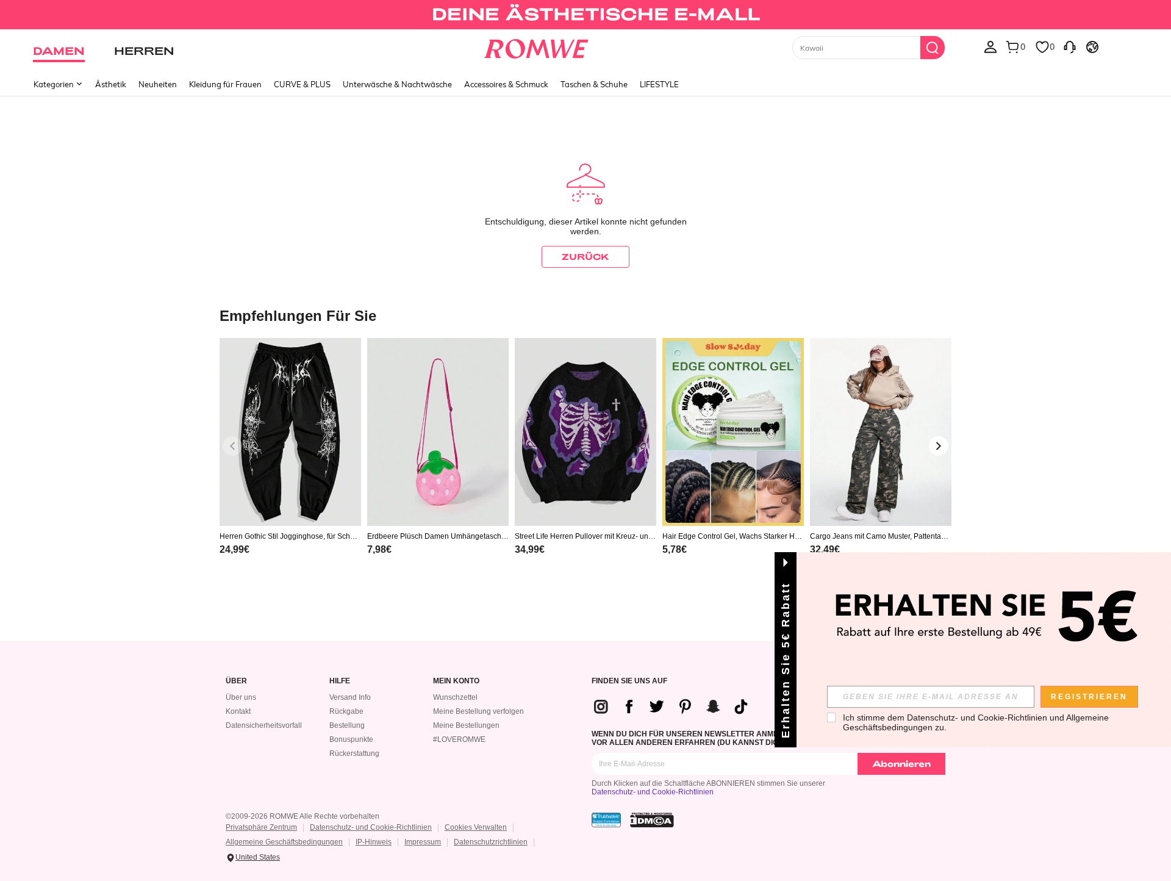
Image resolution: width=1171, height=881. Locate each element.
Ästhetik (110, 84)
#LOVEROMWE (459, 739)
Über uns (241, 697)
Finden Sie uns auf (629, 681)
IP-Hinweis (374, 842)
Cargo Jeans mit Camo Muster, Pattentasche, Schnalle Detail (879, 536)
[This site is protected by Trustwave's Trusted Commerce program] (606, 820)
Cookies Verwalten (476, 827)
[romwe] (536, 46)
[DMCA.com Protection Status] (652, 820)
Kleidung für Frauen (225, 84)
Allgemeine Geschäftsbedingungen (284, 842)
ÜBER (236, 681)
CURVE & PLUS (302, 84)
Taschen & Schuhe (594, 84)
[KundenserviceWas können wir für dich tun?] (1069, 46)
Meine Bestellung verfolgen (478, 711)
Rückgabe (346, 711)
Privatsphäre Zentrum (261, 827)
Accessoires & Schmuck (506, 84)
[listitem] (290, 462)
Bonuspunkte (351, 739)
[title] (585, 315)
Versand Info (350, 697)
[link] (585, 14)
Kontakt (238, 711)
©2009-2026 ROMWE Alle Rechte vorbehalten (302, 816)
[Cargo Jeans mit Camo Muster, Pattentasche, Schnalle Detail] (880, 432)
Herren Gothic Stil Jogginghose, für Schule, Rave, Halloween (288, 536)
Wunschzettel (455, 697)
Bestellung (347, 725)
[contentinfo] (234, 549)
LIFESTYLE (659, 84)
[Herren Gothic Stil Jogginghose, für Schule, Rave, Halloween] (290, 432)
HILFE (339, 681)
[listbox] (990, 46)
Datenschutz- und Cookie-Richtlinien (653, 792)
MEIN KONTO (456, 681)
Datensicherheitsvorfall (264, 725)
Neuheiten (157, 84)
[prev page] (232, 446)
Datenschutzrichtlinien (491, 842)
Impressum (422, 842)
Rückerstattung (354, 753)
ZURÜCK (585, 256)
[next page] (938, 446)
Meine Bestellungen (466, 725)
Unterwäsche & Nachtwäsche (397, 84)
